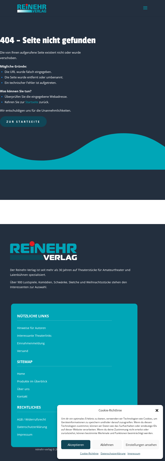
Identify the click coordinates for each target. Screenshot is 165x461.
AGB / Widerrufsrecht (31, 419)
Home (21, 374)
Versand (22, 351)
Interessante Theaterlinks (34, 335)
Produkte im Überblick (32, 381)
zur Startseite (23, 122)
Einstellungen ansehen (141, 445)
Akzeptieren (76, 445)
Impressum (134, 453)
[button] (157, 410)
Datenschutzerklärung (113, 453)
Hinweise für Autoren (31, 328)
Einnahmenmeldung (31, 343)
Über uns (23, 389)
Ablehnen (106, 445)
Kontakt (22, 396)
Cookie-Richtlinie (89, 453)
